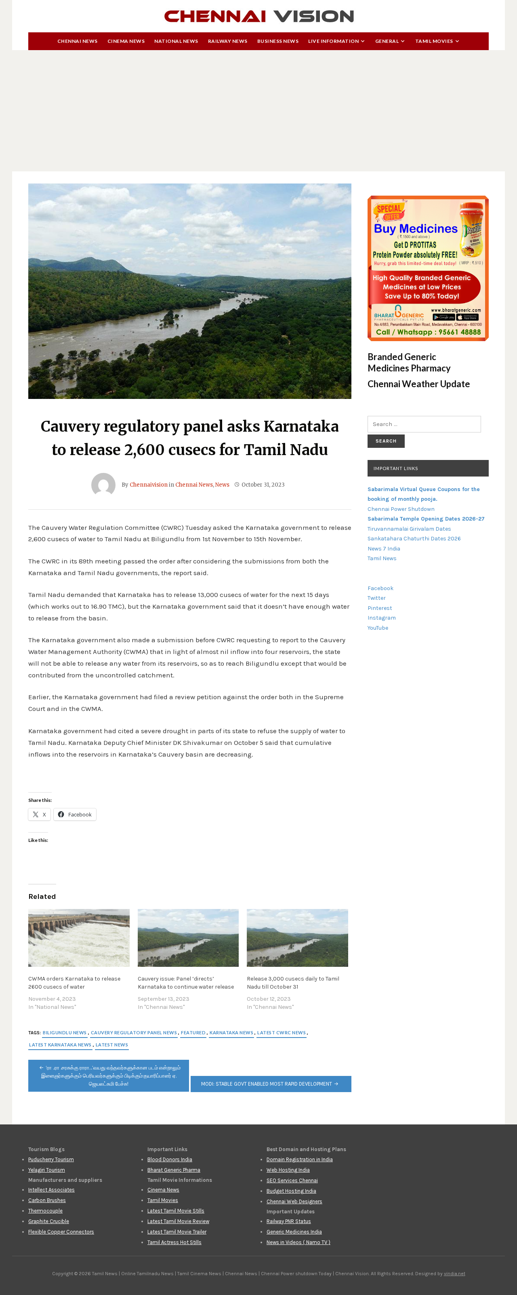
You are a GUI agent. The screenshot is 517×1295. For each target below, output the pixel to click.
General (387, 41)
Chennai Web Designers (294, 1201)
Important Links (396, 468)
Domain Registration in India (300, 1159)
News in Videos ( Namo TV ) (298, 1242)
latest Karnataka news (60, 1044)
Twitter (377, 598)
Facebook (380, 588)
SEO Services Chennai (292, 1180)
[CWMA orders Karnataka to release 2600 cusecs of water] (79, 938)
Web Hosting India (288, 1170)
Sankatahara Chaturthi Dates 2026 (414, 538)
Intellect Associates (51, 1190)
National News (176, 41)
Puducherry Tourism (51, 1159)
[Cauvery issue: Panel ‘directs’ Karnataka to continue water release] (188, 938)
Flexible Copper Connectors (61, 1232)
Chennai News (77, 41)
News (222, 484)
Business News (278, 41)
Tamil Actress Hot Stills (174, 1242)
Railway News (228, 41)
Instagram (382, 617)
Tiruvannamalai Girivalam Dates (409, 528)
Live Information (333, 41)
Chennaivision (149, 484)
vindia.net (454, 1273)
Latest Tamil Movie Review (178, 1221)
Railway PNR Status (289, 1221)
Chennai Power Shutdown (401, 509)
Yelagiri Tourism (46, 1170)
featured (193, 1032)
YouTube (378, 627)
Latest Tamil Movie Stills (175, 1211)
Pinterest (380, 608)
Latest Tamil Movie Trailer (176, 1232)
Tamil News (382, 558)
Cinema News (126, 41)
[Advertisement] (258, 110)
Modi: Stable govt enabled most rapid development (266, 1084)
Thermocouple (45, 1211)
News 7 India (384, 548)
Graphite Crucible (48, 1221)
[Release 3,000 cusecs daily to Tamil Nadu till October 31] (297, 938)
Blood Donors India (169, 1159)
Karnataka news (231, 1032)
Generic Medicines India (294, 1232)
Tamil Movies (434, 41)
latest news (112, 1044)
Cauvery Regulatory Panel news (134, 1032)
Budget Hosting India (291, 1191)
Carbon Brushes (47, 1200)
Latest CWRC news (281, 1032)
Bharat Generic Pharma (173, 1170)
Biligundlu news (65, 1032)
